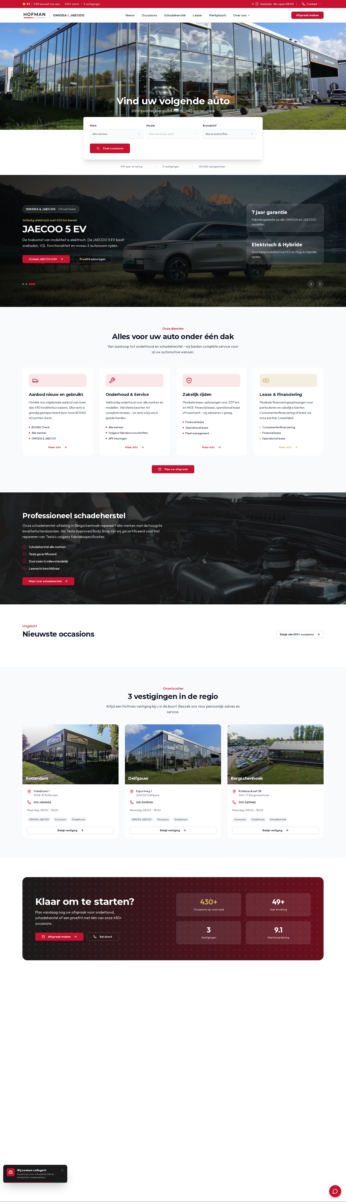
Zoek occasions (113, 148)
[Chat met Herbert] (335, 1191)
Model (150, 125)
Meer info (54, 447)
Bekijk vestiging (67, 830)
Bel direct (106, 936)
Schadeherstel (175, 15)
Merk (93, 125)
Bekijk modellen (39, 267)
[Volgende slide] (320, 284)
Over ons (239, 15)
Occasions (149, 15)
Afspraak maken (307, 15)
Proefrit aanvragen (84, 267)
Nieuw (130, 15)
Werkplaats (217, 15)
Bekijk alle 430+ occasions (297, 634)
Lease (197, 15)
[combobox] (116, 134)
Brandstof (209, 125)
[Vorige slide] (311, 284)
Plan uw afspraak (176, 469)
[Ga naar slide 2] (31, 284)
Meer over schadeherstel (45, 581)
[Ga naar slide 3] (34, 284)
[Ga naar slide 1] (25, 284)
